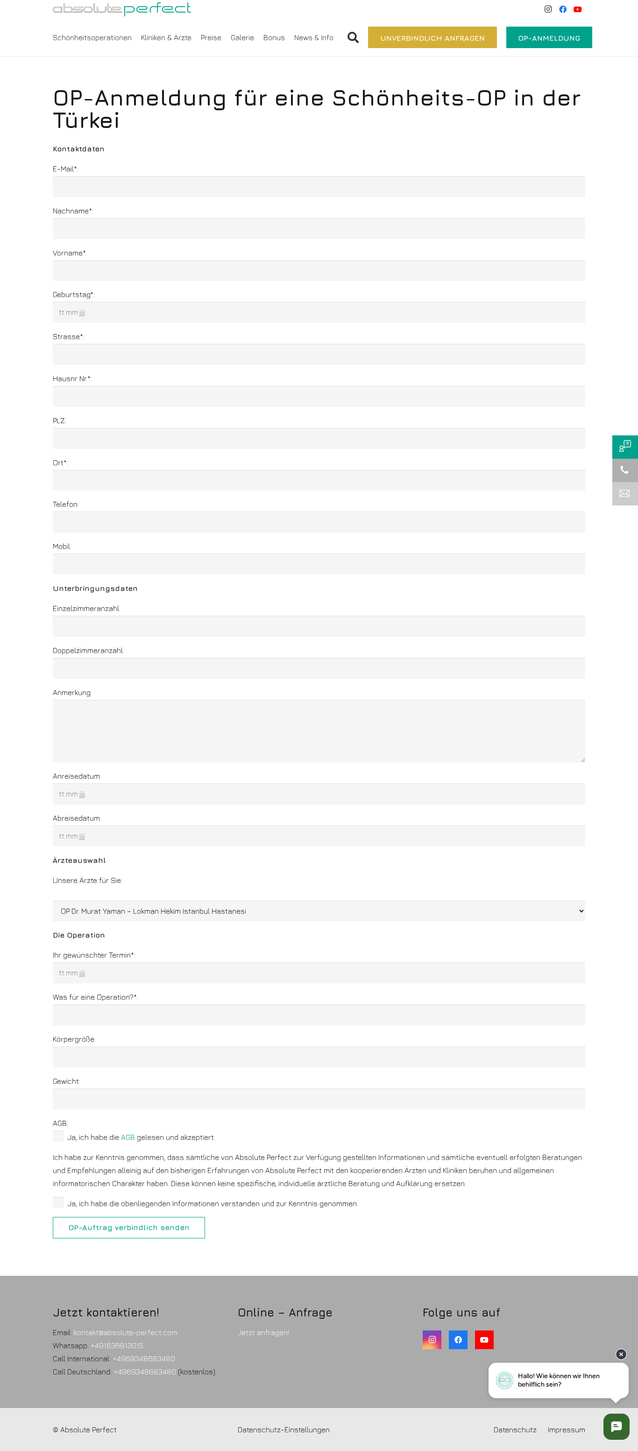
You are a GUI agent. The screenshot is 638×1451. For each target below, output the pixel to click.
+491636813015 (117, 1345)
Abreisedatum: (77, 818)
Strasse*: (69, 336)
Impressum (566, 1429)
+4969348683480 (144, 1358)
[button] (338, 37)
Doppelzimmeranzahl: (88, 650)
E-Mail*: (65, 168)
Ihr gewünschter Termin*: (94, 955)
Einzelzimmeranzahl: (87, 608)
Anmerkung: (72, 692)
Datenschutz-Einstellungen (284, 1429)
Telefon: (66, 504)
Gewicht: (66, 1081)
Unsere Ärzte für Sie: (87, 880)
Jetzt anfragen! (263, 1332)
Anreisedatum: (77, 776)
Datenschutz (515, 1429)
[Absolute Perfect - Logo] (122, 9)
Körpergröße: (74, 1039)
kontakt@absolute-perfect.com (125, 1332)
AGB (128, 1137)
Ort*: (60, 462)
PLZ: (59, 420)
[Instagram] (547, 9)
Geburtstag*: (74, 294)
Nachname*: (73, 210)
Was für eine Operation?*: (95, 997)
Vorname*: (70, 253)
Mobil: (62, 546)
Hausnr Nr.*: (72, 378)
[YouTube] (577, 9)
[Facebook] (562, 9)
